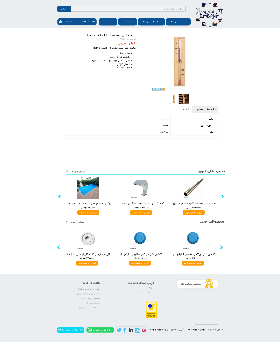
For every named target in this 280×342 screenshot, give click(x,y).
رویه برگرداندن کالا (92, 303)
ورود (93, 21)
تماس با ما (108, 21)
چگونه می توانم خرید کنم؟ (89, 289)
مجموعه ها (129, 21)
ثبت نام (85, 21)
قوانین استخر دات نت (144, 291)
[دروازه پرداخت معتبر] (151, 317)
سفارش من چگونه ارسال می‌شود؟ (86, 293)
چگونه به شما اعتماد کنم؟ (89, 308)
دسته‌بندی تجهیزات (179, 21)
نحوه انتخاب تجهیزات (152, 21)
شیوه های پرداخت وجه (90, 298)
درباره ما (150, 287)
